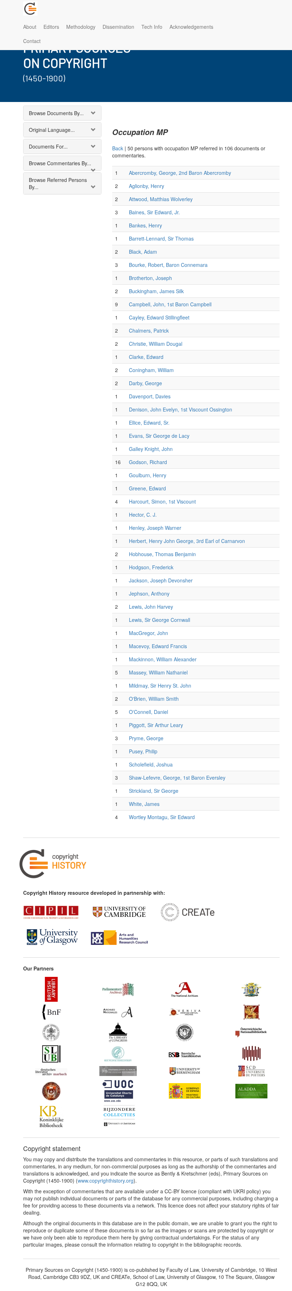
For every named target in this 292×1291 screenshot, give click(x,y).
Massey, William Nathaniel (158, 672)
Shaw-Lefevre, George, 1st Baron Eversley (177, 777)
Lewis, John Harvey (151, 606)
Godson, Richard (148, 462)
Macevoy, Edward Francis (158, 646)
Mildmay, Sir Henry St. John (160, 685)
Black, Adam (143, 251)
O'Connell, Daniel (148, 711)
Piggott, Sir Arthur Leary (156, 724)
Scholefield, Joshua (151, 764)
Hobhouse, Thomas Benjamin (162, 554)
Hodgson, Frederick (151, 567)
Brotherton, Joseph (150, 277)
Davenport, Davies (150, 396)
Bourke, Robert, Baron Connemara (168, 264)
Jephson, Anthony (149, 593)
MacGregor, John (148, 632)
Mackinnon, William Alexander (163, 659)
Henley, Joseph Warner (155, 527)
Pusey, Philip (143, 751)
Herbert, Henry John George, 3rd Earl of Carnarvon (187, 540)
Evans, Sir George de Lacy (159, 435)
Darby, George (145, 383)
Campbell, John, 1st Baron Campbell (170, 304)
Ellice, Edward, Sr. (149, 422)
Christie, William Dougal (155, 343)
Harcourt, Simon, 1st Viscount (162, 501)
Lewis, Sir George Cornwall (159, 619)
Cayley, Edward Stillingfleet (159, 317)
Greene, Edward (147, 488)
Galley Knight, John (151, 448)
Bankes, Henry (145, 225)
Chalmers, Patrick (149, 330)
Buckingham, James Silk (156, 291)
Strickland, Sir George (153, 790)
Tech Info (151, 26)
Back (117, 148)
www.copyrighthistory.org (106, 1180)
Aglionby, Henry (146, 185)
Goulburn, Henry (147, 475)
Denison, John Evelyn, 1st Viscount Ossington (180, 409)
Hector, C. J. (143, 514)
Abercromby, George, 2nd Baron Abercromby (180, 172)
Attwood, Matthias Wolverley (161, 199)
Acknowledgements (191, 26)
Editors (51, 26)
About (29, 26)
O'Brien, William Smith (154, 698)
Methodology (80, 26)
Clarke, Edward (146, 356)
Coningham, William (151, 369)
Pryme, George (146, 738)
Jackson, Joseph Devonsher (161, 580)
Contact (32, 40)
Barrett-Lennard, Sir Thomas (161, 238)
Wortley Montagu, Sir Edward (162, 817)
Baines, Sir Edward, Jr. (154, 212)
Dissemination (118, 26)
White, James (144, 803)
